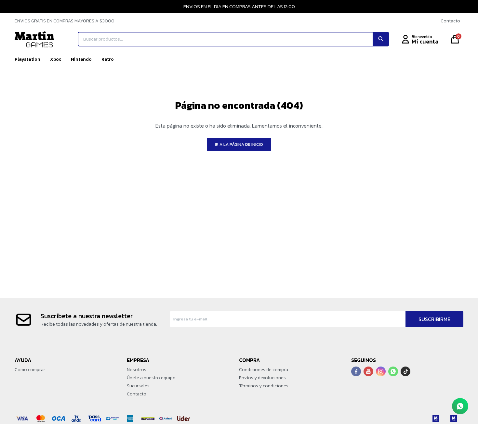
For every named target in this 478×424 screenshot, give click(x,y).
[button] (381, 39)
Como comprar (30, 369)
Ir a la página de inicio (239, 144)
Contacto (450, 21)
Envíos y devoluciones (262, 377)
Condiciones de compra (263, 369)
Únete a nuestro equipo (151, 377)
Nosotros (136, 369)
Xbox (55, 59)
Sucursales (138, 385)
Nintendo (81, 59)
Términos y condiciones (263, 385)
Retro (107, 59)
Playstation (27, 59)
